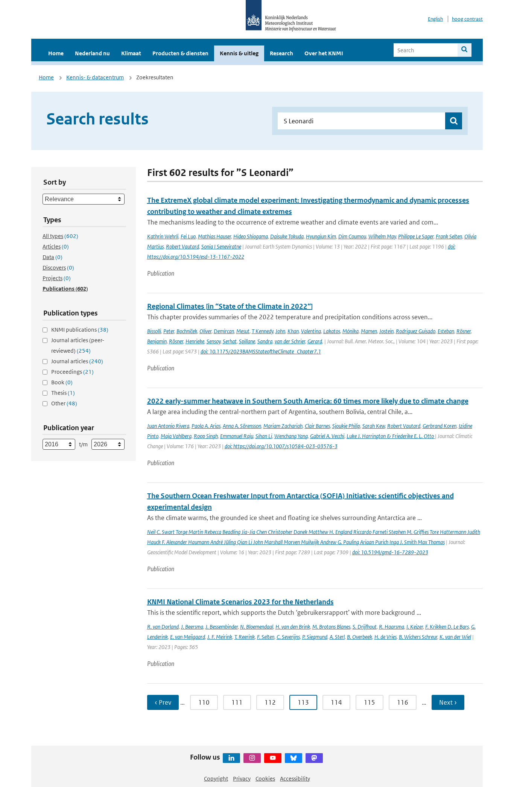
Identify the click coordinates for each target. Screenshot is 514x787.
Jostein (386, 331)
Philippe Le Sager (415, 236)
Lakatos (331, 331)
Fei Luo (188, 236)
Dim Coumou (352, 236)
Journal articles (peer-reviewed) (77, 345)
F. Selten (265, 636)
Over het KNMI (323, 53)
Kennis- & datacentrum (95, 77)
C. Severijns (288, 636)
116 (402, 702)
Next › (448, 702)
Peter (168, 331)
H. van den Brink (292, 626)
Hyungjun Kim (321, 236)
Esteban (446, 331)
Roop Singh (206, 436)
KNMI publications (79, 329)
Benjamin (157, 341)
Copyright (216, 778)
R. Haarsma (391, 626)
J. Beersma (192, 626)
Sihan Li (263, 436)
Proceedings (72, 371)
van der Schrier (290, 341)
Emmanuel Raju (236, 436)
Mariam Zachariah (283, 425)
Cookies (265, 778)
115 (369, 702)
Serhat (230, 341)
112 (270, 702)
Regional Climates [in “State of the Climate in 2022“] (230, 306)
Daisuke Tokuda (287, 236)
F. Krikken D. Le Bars (447, 626)
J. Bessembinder (221, 626)
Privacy (242, 778)
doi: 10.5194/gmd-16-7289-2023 (390, 552)
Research (281, 53)
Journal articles (77, 361)
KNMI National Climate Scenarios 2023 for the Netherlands (240, 601)
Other (64, 403)
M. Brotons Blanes (331, 626)
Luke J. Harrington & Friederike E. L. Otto (391, 436)
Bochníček (186, 331)
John (280, 331)
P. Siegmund (314, 636)
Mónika (350, 331)
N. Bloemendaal (256, 626)
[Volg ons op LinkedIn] (231, 758)
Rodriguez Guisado (415, 331)
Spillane (247, 341)
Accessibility (295, 778)
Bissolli (154, 331)
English (435, 19)
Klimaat (131, 53)
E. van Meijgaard (187, 636)
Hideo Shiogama (250, 236)
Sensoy (214, 341)
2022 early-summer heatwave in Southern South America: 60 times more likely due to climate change (307, 401)
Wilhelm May (382, 236)
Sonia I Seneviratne (221, 246)
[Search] (464, 50)
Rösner (463, 331)
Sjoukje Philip (346, 425)
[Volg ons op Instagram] (252, 758)
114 (336, 702)
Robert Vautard (182, 246)
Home (56, 53)
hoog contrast (467, 19)
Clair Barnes (317, 425)
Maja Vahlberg (176, 436)
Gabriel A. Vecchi (327, 436)
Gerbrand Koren (439, 425)
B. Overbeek (359, 636)
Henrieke (195, 341)
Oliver (205, 331)
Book (62, 382)
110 (204, 702)
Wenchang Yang (291, 436)
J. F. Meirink (219, 636)
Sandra (264, 341)
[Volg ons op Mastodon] (314, 758)
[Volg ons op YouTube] (273, 758)
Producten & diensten (180, 53)
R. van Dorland (163, 626)
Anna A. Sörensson (242, 425)
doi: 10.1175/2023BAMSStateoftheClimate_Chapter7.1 (261, 351)
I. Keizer (414, 626)
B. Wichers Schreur (418, 636)
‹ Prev (163, 702)
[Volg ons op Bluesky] (293, 758)
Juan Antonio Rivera (168, 425)
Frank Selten (449, 236)
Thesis (63, 392)
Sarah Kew (373, 425)
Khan (293, 331)
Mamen (369, 331)
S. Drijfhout (365, 626)
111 (237, 702)
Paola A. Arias (206, 425)
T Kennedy (262, 331)
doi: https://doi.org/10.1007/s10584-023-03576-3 (281, 446)
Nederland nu (92, 53)
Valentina (311, 331)
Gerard (314, 341)
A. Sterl (337, 636)
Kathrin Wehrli (162, 236)
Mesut (242, 331)
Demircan (224, 331)
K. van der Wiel (455, 636)
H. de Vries (385, 636)
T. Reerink (244, 636)
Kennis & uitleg (239, 53)
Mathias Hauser (214, 236)
